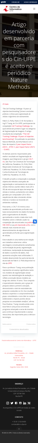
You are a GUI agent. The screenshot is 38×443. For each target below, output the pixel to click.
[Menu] (34, 9)
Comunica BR (15, 2)
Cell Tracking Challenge (21, 126)
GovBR (3, 2)
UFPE (10, 263)
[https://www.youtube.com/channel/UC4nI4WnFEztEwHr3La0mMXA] (20, 403)
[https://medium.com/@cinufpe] (29, 403)
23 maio (6, 104)
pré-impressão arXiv (22, 225)
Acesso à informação (30, 2)
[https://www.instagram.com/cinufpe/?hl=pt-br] (7, 403)
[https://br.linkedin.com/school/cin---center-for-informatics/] (24, 403)
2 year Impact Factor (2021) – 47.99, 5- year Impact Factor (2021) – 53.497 (19, 147)
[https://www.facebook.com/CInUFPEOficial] (16, 403)
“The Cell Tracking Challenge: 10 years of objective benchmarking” (18, 136)
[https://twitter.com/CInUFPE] (12, 403)
